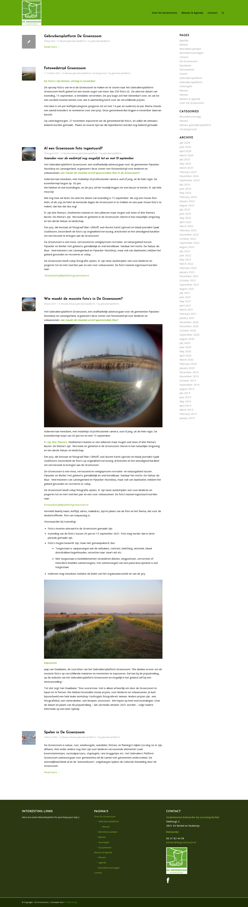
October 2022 (188, 238)
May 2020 (185, 351)
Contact (184, 57)
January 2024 (187, 201)
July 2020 (185, 343)
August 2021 (187, 288)
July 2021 (185, 292)
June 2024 (185, 188)
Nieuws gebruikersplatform (73, 41)
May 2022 (185, 259)
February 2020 (188, 363)
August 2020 (187, 338)
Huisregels (186, 86)
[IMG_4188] (29, 74)
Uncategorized (99, 73)
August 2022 (187, 247)
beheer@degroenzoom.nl (181, 842)
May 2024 (185, 192)
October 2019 (188, 380)
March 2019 (186, 409)
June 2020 (185, 347)
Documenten (187, 69)
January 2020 (187, 368)
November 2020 (189, 326)
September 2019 (189, 384)
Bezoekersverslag (190, 116)
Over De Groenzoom (192, 103)
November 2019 (189, 376)
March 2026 (186, 155)
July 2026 (185, 142)
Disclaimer (185, 65)
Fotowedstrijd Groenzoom (65, 68)
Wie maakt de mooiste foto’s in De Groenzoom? (83, 299)
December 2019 (189, 372)
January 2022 (187, 272)
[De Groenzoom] (31, 12)
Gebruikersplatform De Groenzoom (73, 36)
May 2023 (185, 217)
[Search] (223, 12)
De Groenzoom (188, 61)
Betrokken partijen (190, 48)
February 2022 (188, 268)
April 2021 (185, 305)
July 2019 (185, 393)
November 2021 (189, 276)
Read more (50, 46)
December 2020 (189, 322)
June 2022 (185, 255)
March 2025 (186, 167)
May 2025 (185, 163)
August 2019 (187, 389)
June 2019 (185, 397)
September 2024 (189, 180)
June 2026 (185, 146)
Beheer (184, 44)
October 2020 (188, 330)
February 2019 (188, 413)
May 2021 (185, 301)
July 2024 (185, 184)
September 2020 (189, 334)
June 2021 (185, 297)
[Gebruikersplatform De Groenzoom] (29, 42)
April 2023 (185, 222)
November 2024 (189, 176)
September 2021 (189, 284)
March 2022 (186, 263)
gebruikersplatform (100, 41)
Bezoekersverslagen (192, 52)
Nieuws (66, 153)
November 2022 (189, 234)
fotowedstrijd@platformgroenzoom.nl (67, 275)
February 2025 (188, 172)
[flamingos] (29, 738)
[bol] (29, 154)
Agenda (184, 40)
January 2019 (187, 418)
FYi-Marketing (70, 902)
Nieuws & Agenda (190, 98)
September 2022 (189, 242)
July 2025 (185, 159)
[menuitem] (164, 12)
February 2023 (188, 230)
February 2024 (188, 197)
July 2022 (185, 251)
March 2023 (186, 226)
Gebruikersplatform (191, 78)
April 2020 (185, 355)
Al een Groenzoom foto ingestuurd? (73, 148)
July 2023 (185, 209)
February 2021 (188, 313)
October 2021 (188, 280)
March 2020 (186, 359)
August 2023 (187, 205)
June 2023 (185, 213)
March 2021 (186, 309)
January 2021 (187, 318)
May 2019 (185, 401)
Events (184, 73)
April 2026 (185, 151)
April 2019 (185, 405)
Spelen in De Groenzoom (64, 732)
